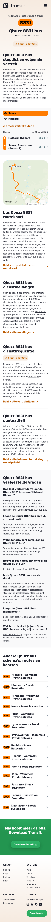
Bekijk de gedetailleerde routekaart (19, 267)
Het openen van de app (22, 238)
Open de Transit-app (12, 292)
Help (5, 880)
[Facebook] (36, 904)
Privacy (30, 880)
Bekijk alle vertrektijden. (19, 401)
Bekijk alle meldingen (17, 332)
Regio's (6, 869)
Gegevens (8, 903)
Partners (8, 894)
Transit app (33, 376)
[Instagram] (28, 904)
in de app (15, 551)
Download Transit (24, 844)
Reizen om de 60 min (27, 44)
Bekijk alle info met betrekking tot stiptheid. (23, 461)
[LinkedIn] (40, 904)
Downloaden (37, 913)
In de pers (7, 877)
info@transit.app (35, 899)
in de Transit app (11, 620)
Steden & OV (9, 899)
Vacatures (31, 877)
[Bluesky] (32, 904)
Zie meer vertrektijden (17, 126)
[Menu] (45, 6)
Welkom (7, 864)
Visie (29, 869)
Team (29, 873)
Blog (5, 873)
